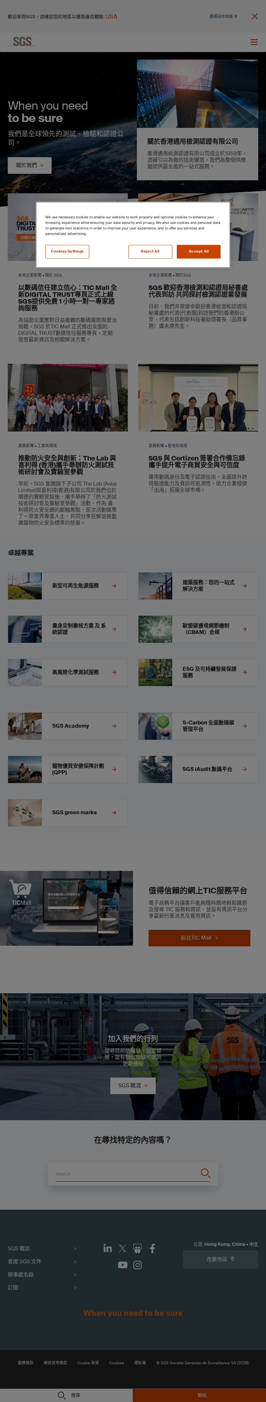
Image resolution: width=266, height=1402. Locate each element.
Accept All (199, 251)
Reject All (150, 251)
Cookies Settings (67, 251)
